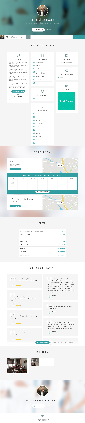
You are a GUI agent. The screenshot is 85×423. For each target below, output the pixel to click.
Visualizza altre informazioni (18, 91)
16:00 (13, 182)
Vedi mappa (60, 165)
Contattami (49, 29)
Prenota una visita (80, 36)
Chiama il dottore (16, 168)
